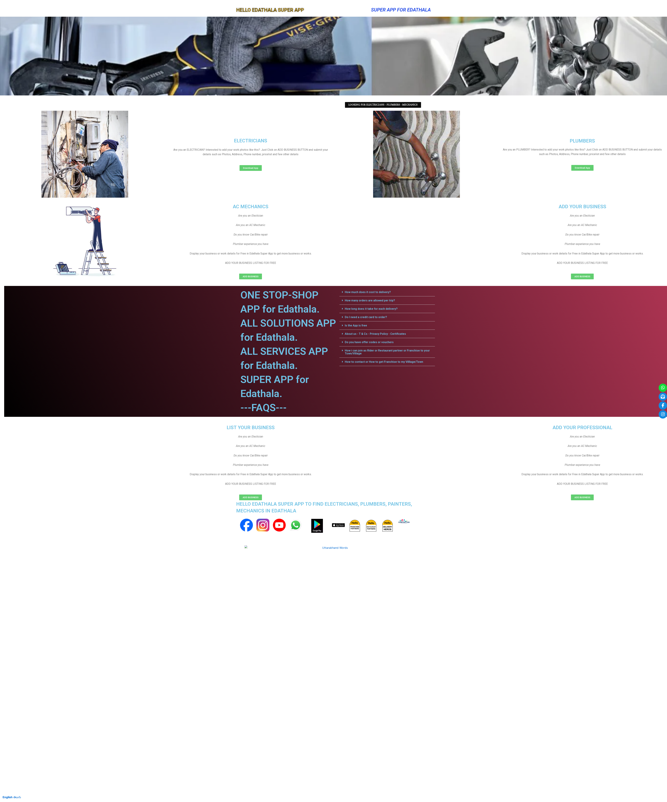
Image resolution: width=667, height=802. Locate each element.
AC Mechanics (250, 206)
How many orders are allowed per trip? (370, 300)
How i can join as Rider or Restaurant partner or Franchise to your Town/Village (387, 352)
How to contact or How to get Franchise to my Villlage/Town (384, 361)
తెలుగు (17, 797)
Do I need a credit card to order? (366, 317)
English (8, 797)
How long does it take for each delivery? (371, 308)
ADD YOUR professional (582, 427)
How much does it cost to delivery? (368, 292)
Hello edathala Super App (270, 10)
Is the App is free (356, 325)
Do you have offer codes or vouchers (369, 342)
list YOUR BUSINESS (251, 427)
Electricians (250, 141)
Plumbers (582, 141)
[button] (387, 292)
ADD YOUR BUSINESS (582, 206)
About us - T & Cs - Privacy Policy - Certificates (375, 333)
